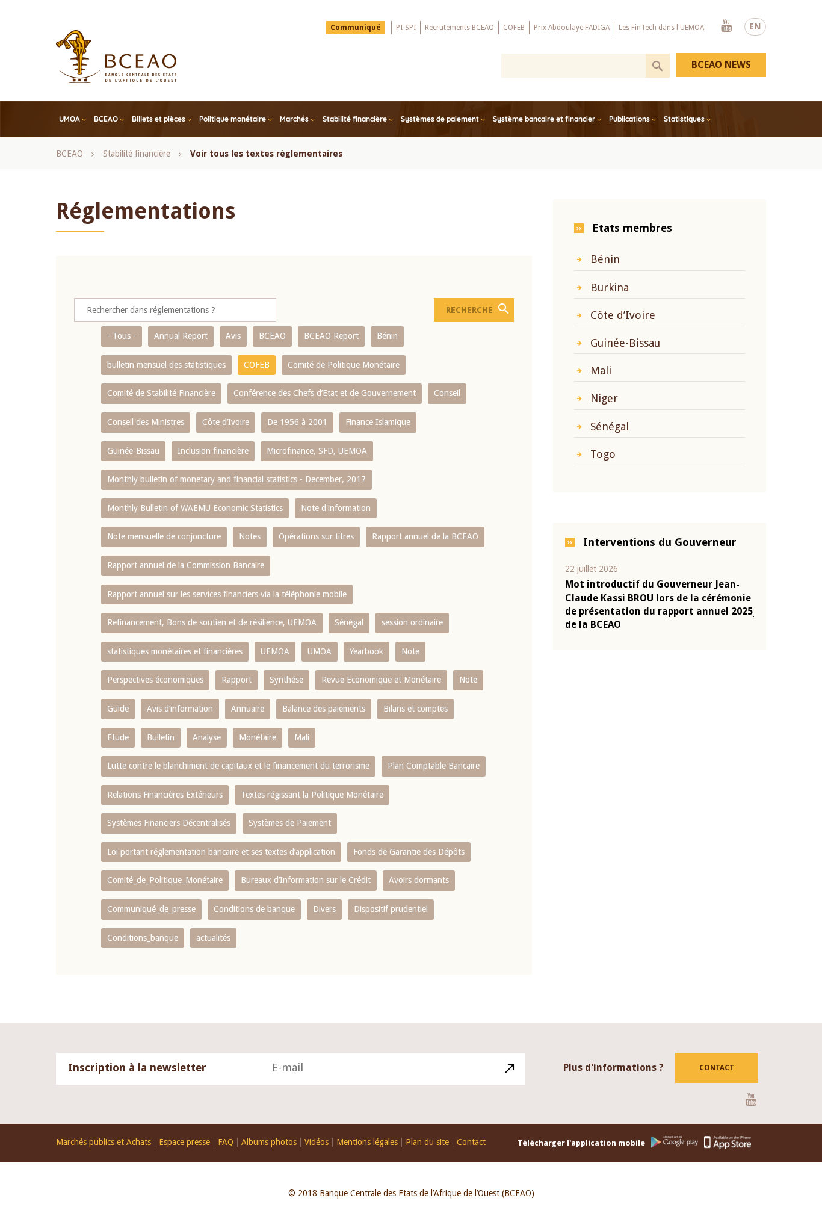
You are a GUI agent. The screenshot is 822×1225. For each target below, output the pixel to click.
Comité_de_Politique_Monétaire (165, 880)
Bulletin (161, 737)
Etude (118, 737)
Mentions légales (367, 1142)
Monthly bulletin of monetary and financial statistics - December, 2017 (236, 479)
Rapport (236, 679)
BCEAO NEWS (721, 64)
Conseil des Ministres (145, 422)
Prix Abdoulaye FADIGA (572, 27)
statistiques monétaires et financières (175, 651)
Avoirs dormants (419, 880)
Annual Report (181, 336)
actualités (213, 938)
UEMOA (275, 651)
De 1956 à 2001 (297, 422)
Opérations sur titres (316, 536)
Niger (604, 398)
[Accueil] (116, 56)
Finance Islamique (377, 422)
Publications (629, 118)
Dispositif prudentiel (391, 909)
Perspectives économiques (155, 679)
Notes (250, 536)
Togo (603, 454)
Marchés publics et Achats (103, 1142)
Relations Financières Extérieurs (165, 794)
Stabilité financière (355, 118)
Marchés (294, 118)
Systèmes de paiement (440, 118)
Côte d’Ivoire (225, 422)
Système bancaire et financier (544, 118)
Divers (324, 909)
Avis (233, 336)
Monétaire (257, 737)
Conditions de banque (254, 909)
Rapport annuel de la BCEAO (425, 536)
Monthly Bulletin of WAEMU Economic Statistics (195, 508)
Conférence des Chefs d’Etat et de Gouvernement (324, 393)
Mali (301, 737)
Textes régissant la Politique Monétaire (312, 794)
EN (755, 26)
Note (410, 651)
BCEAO (106, 118)
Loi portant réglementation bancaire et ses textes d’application (221, 852)
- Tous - (121, 336)
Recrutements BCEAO (459, 27)
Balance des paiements (323, 708)
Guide (118, 708)
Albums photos (269, 1142)
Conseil (447, 393)
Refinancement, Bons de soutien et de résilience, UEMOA (212, 622)
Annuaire (247, 708)
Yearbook (366, 651)
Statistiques (684, 118)
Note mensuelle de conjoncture (164, 536)
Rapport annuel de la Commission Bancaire (185, 565)
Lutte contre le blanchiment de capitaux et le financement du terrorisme (238, 766)
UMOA (69, 118)
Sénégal (349, 622)
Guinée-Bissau (133, 451)
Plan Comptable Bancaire (434, 766)
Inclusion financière (213, 451)
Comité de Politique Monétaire (344, 365)
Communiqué (355, 27)
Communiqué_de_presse (151, 909)
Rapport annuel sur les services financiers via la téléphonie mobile (227, 594)
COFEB (514, 27)
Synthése (286, 679)
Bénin (387, 336)
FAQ (225, 1142)
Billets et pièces (158, 118)
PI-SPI (406, 27)
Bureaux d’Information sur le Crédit (306, 880)
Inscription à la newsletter (137, 1067)
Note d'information (336, 508)
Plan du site (427, 1142)
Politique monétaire (232, 118)
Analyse (207, 737)
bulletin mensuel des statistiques (166, 365)
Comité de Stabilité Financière (161, 393)
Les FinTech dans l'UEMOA (661, 27)
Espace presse (184, 1142)
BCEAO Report (331, 336)
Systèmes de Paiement (290, 823)
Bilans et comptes (415, 708)
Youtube (726, 26)
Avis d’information (180, 708)
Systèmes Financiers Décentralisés (168, 823)
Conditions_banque (142, 938)
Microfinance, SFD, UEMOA (317, 451)
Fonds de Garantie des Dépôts (409, 852)
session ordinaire (412, 622)
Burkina (609, 287)
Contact (716, 1068)
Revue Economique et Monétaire (381, 679)
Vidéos (316, 1142)
